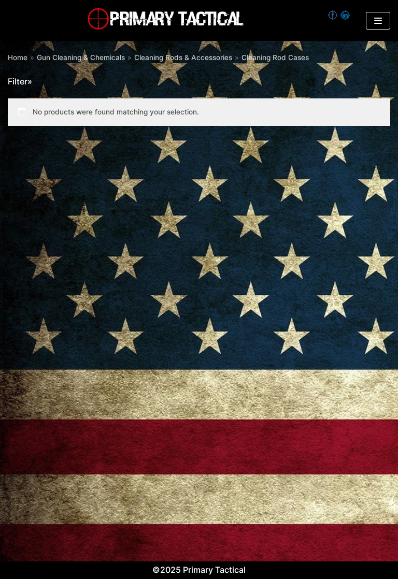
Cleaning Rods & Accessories (183, 57)
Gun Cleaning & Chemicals (81, 57)
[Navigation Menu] (378, 21)
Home (17, 57)
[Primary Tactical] (166, 20)
